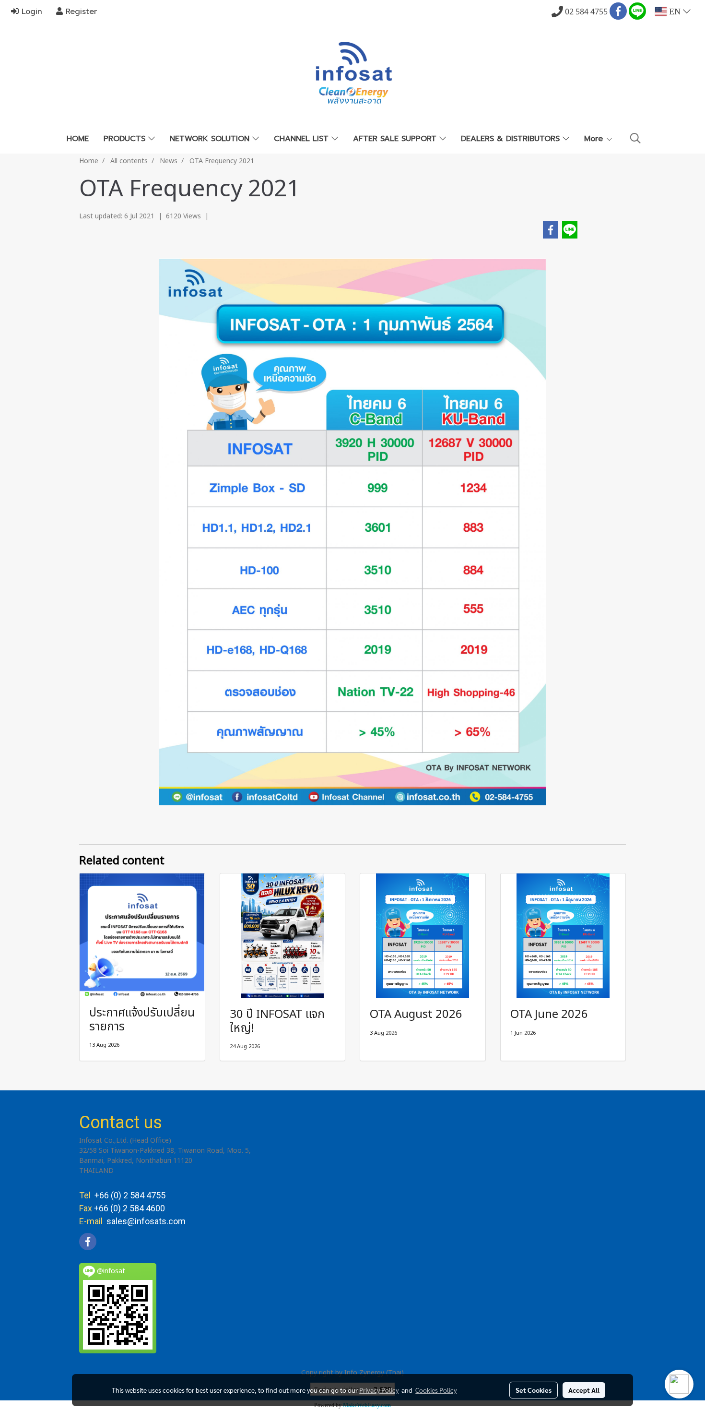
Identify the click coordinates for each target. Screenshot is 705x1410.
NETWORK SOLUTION (211, 138)
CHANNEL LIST (302, 138)
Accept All (583, 1390)
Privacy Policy (379, 1390)
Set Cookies (534, 1390)
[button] (635, 138)
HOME (78, 138)
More (595, 138)
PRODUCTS (126, 138)
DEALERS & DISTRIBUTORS (512, 138)
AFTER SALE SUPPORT (396, 138)
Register (80, 11)
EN (675, 11)
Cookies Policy (436, 1390)
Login (30, 11)
